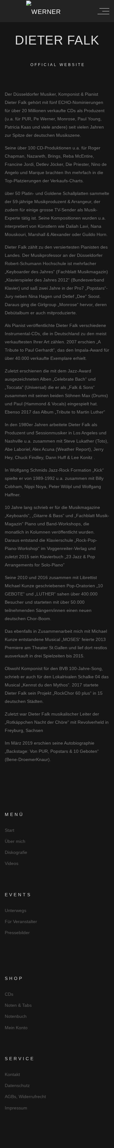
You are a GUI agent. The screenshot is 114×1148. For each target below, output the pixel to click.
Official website (57, 65)
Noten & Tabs (18, 1005)
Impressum (16, 1107)
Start (9, 830)
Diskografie (16, 852)
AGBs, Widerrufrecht (25, 1096)
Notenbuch (16, 1016)
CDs (9, 994)
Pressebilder (17, 932)
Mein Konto (16, 1027)
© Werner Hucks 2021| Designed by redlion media (57, 1142)
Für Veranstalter (21, 921)
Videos (11, 863)
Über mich (15, 841)
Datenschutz (17, 1085)
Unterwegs (15, 910)
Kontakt (12, 1074)
